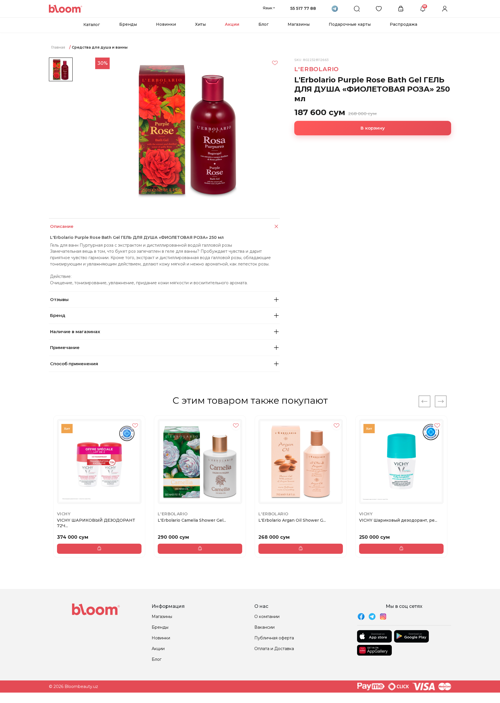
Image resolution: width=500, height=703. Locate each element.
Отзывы (59, 299)
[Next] (440, 401)
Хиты (200, 24)
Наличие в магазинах (75, 331)
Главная (58, 47)
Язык (267, 7)
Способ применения (74, 363)
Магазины (299, 24)
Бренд (57, 315)
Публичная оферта (274, 638)
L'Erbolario (316, 69)
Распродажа (403, 24)
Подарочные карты (350, 24)
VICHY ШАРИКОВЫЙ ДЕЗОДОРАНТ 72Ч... (96, 523)
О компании (267, 616)
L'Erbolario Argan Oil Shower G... (292, 520)
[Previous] (424, 401)
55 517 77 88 (303, 8)
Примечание (65, 347)
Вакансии (264, 627)
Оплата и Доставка (274, 648)
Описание (61, 226)
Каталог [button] (91, 24)
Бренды (128, 24)
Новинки (166, 24)
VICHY (63, 513)
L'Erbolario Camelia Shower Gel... (192, 520)
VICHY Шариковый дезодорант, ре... (398, 520)
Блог (263, 24)
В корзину (373, 128)
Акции (232, 24)
